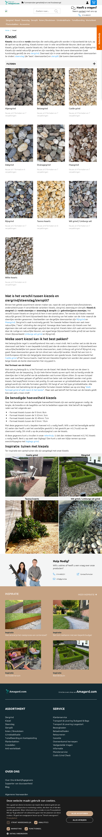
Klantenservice (60, 717)
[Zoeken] (56, 11)
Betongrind (42, 108)
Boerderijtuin (59, 675)
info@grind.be (61, 579)
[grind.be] (6, 11)
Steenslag (9, 724)
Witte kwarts (11, 277)
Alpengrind (10, 108)
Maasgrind (74, 164)
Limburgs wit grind (33, 333)
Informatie (58, 748)
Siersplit (9, 727)
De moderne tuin (12, 675)
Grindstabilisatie (12, 734)
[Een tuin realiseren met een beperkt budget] (71, 614)
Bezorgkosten (59, 727)
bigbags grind (32, 441)
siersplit (55, 56)
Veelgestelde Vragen (63, 744)
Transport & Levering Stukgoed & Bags (71, 720)
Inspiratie (9, 632)
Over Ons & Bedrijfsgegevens (19, 779)
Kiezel (8, 720)
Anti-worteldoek (12, 748)
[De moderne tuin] (23, 655)
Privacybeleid (12, 818)
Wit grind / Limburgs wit (80, 221)
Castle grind (74, 108)
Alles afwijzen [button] (80, 820)
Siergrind (9, 717)
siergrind (35, 53)
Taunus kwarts (43, 221)
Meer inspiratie (86, 594)
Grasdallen (10, 744)
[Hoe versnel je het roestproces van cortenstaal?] (23, 614)
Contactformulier (86, 574)
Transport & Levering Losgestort (68, 724)
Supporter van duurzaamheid (18, 783)
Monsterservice (60, 751)
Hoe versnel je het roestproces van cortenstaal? (26, 635)
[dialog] (51, 817)
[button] (35, 833)
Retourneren (59, 734)
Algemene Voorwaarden (16, 794)
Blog (7, 786)
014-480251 (86, 15)
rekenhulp (49, 435)
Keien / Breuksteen (14, 730)
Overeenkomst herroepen (65, 741)
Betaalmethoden (61, 730)
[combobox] (43, 11)
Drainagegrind (43, 164)
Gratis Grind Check (62, 755)
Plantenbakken (12, 741)
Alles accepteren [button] (79, 813)
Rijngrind (9, 221)
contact (82, 11)
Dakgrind (9, 164)
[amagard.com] (27, 691)
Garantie (57, 737)
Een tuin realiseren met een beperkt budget (72, 635)
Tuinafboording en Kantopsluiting (21, 737)
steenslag (19, 56)
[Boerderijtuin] (71, 655)
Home (7, 30)
